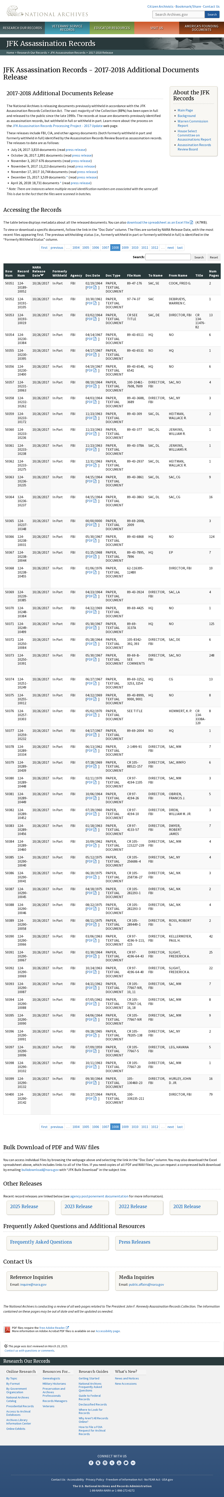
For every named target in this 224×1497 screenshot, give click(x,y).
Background (187, 115)
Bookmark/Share (188, 6)
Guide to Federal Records (90, 1397)
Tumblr (112, 1462)
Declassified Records (93, 1404)
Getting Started (89, 1378)
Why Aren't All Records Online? (93, 1420)
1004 (75, 247)
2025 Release (24, 1206)
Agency (76, 275)
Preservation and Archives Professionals (54, 1392)
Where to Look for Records (91, 1411)
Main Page (185, 110)
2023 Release (78, 1206)
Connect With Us (112, 1456)
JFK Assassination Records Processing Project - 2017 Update (57, 126)
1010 (134, 247)
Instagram (105, 1462)
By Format (13, 1384)
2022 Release (133, 1206)
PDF (90, 287)
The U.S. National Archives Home (47, 10)
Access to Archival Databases (18, 1413)
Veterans (48, 1406)
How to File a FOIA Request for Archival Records (92, 1430)
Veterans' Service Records (67, 28)
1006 (95, 247)
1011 (144, 247)
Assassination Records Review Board (194, 147)
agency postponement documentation (99, 1196)
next (170, 247)
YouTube (119, 1462)
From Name (178, 275)
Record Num (23, 273)
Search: (139, 257)
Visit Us (156, 28)
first (44, 247)
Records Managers (55, 1401)
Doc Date (93, 275)
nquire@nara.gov (33, 1284)
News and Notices (127, 1378)
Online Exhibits (15, 1429)
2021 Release (187, 1206)
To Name (155, 275)
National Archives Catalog (17, 1399)
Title (199, 275)
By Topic (11, 1378)
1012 (154, 247)
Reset (214, 257)
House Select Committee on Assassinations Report (194, 135)
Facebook (91, 1462)
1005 (85, 247)
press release (75, 149)
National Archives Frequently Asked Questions (90, 1387)
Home (10, 53)
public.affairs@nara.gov (146, 1284)
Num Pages (214, 273)
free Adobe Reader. (52, 1328)
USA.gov (167, 1479)
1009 (125, 247)
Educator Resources (112, 28)
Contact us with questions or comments (29, 1350)
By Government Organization (16, 1390)
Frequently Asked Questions (41, 1242)
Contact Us (211, 6)
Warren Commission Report (193, 123)
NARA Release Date (38, 271)
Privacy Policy (95, 1479)
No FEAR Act (152, 1479)
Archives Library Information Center (18, 1421)
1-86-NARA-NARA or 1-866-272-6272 (112, 1490)
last (180, 247)
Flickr (133, 1462)
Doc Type (113, 275)
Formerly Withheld (59, 273)
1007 (105, 247)
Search (212, 14)
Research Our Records (22, 28)
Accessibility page (108, 1331)
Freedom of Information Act (124, 1479)
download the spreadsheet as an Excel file (158, 222)
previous (57, 247)
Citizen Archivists (160, 6)
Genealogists (51, 1378)
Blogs (126, 1462)
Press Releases (134, 1242)
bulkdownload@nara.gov (40, 1169)
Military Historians (54, 1384)
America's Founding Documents (201, 28)
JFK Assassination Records (68, 53)
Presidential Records (20, 1406)
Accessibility (75, 1479)
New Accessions (126, 1384)
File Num (134, 275)
